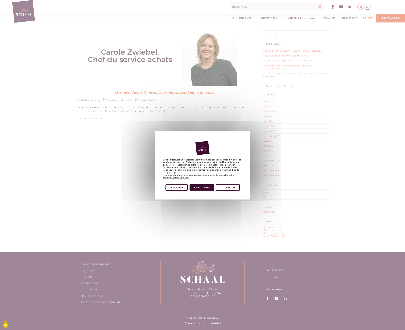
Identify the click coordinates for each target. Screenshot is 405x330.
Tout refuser (228, 187)
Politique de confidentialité (176, 177)
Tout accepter (202, 187)
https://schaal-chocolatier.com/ (185, 159)
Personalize (176, 187)
